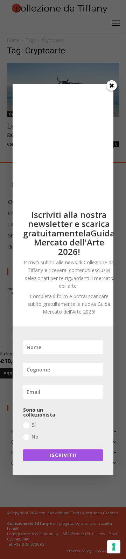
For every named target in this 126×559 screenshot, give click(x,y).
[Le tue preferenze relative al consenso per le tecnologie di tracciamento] (113, 546)
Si (33, 424)
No (34, 436)
